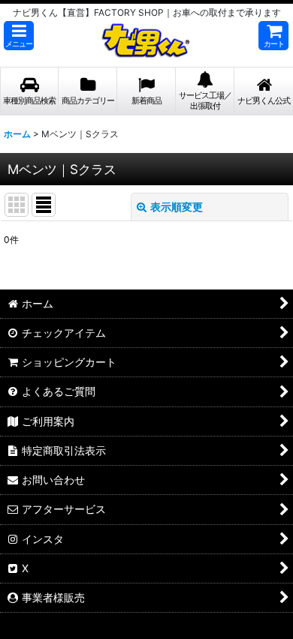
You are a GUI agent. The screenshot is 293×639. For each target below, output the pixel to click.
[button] (19, 35)
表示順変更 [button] (176, 206)
